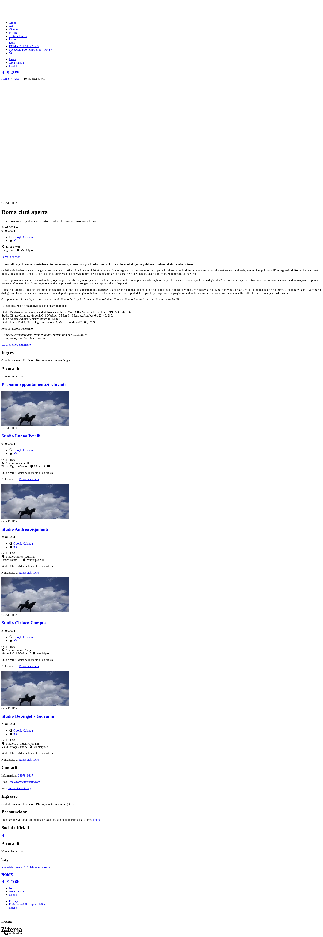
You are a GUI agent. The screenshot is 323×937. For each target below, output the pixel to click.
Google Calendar (23, 237)
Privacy (13, 901)
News (12, 59)
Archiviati (56, 384)
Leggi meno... (25, 344)
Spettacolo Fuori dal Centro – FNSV (30, 49)
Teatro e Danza (18, 36)
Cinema (13, 29)
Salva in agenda (10, 256)
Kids (12, 42)
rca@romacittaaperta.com (25, 781)
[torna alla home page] (16, 7)
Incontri (13, 39)
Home (5, 78)
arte (3, 867)
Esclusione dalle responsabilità (27, 904)
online (96, 819)
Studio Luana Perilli (21, 436)
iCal (15, 240)
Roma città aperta (29, 479)
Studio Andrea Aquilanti (24, 529)
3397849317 (25, 775)
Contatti (13, 66)
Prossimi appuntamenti (23, 384)
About (12, 22)
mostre (46, 867)
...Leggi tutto (9, 344)
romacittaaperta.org (19, 788)
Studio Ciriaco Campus (23, 622)
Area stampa (16, 62)
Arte (11, 26)
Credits (13, 907)
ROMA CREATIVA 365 (24, 46)
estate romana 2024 (18, 867)
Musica (13, 32)
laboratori (35, 867)
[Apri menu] (3, 16)
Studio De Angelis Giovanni (27, 716)
